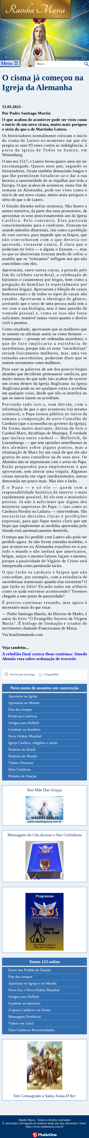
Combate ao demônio (24, 729)
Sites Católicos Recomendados (31, 1030)
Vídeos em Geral (21, 1023)
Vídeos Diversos (20, 763)
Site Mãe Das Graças (44, 790)
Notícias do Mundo (22, 756)
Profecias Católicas (22, 716)
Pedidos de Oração (22, 776)
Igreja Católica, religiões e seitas (32, 743)
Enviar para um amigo (22, 674)
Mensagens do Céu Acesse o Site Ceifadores (44, 835)
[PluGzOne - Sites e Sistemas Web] (44, 1134)
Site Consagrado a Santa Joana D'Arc (44, 1095)
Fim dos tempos (20, 709)
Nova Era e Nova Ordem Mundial (33, 990)
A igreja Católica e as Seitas (29, 1010)
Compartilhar (51, 674)
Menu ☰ (9, 63)
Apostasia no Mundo (24, 703)
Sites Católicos (19, 769)
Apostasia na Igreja (22, 696)
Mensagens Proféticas (24, 1017)
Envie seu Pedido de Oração (29, 970)
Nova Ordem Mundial (24, 736)
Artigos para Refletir (23, 723)
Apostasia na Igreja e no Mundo (32, 983)
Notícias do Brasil (21, 749)
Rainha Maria (35, 9)
